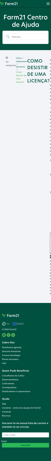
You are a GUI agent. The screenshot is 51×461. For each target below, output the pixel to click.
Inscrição (25, 445)
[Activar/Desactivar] (48, 3)
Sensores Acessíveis (11, 351)
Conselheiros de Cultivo (13, 375)
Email (4, 441)
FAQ (4, 404)
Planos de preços (10, 359)
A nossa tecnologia (11, 355)
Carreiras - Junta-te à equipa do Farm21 (21, 407)
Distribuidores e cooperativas (16, 391)
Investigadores (9, 387)
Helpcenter (21, 61)
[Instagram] (13, 335)
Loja (4, 363)
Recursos (6, 415)
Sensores (20, 66)
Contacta (6, 411)
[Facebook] (4, 335)
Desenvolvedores (10, 379)
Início (18, 58)
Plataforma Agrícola (11, 347)
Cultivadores (8, 383)
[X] (9, 335)
